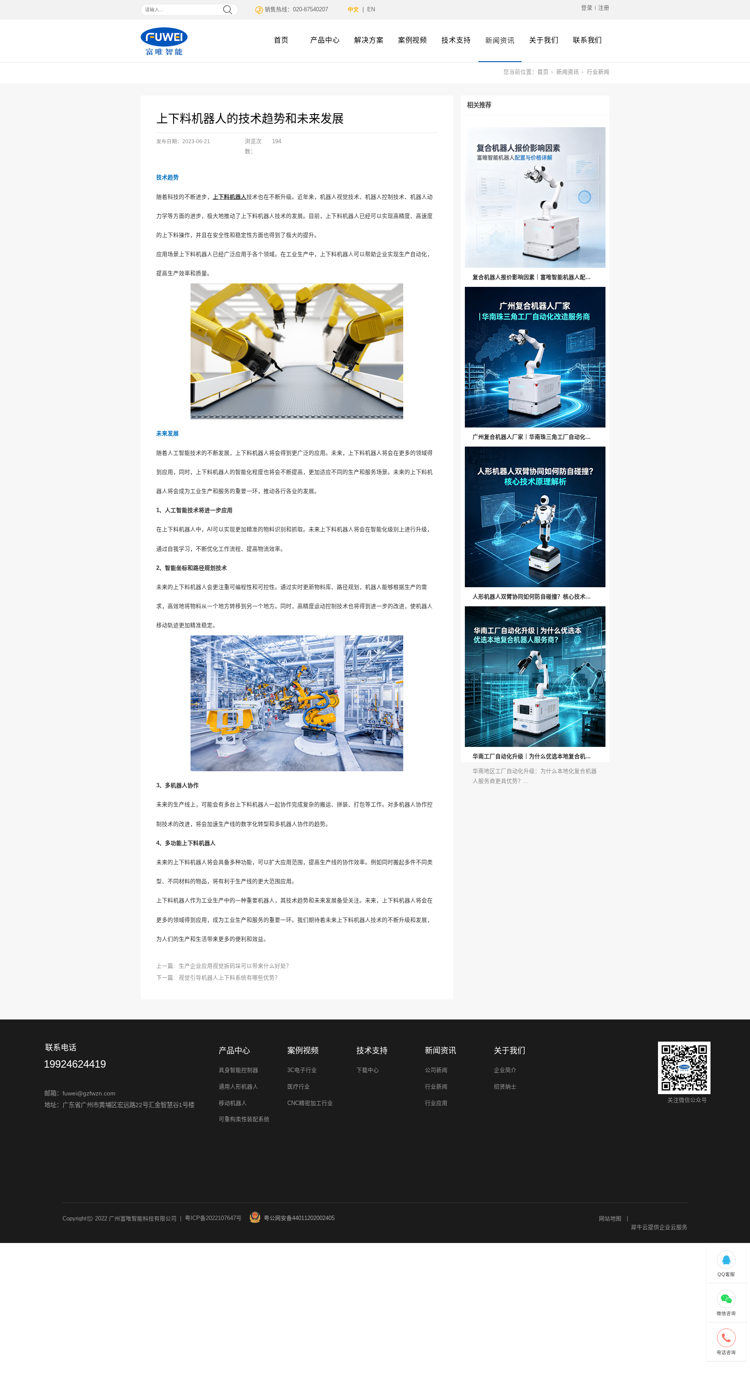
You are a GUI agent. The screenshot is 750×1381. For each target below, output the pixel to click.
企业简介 (505, 1070)
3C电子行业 (302, 1070)
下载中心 (367, 1070)
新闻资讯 (500, 40)
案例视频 (413, 40)
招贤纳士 (505, 1087)
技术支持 (456, 40)
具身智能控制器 (238, 1070)
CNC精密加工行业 (310, 1103)
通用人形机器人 (238, 1087)
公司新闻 (436, 1070)
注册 (603, 8)
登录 (586, 8)
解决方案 (369, 40)
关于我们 (544, 40)
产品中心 (325, 40)
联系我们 (587, 40)
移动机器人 (233, 1103)
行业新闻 (598, 72)
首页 (281, 40)
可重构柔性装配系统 (244, 1119)
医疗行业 (298, 1087)
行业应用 (436, 1103)
